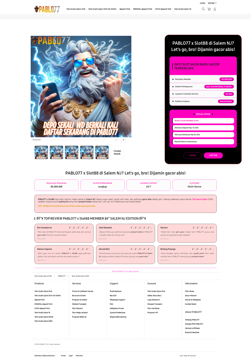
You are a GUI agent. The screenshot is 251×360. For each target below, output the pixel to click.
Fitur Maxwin (77, 308)
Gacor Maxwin (191, 296)
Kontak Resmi (190, 304)
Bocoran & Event (79, 296)
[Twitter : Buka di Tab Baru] (204, 355)
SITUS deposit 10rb (42, 308)
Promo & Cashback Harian (82, 291)
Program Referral (79, 317)
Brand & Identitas (192, 332)
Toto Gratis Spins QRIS (44, 321)
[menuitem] (76, 9)
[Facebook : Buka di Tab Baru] (199, 355)
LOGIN (192, 155)
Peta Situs (79, 356)
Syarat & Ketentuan (117, 313)
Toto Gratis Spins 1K (42, 313)
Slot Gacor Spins (199, 199)
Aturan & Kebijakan (193, 300)
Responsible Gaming (118, 317)
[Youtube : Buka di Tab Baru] (214, 355)
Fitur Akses (189, 291)
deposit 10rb (40, 300)
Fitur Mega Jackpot (80, 313)
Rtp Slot (113, 296)
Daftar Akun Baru (154, 296)
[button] (209, 9)
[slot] (47, 9)
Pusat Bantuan (115, 291)
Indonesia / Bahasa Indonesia (45, 356)
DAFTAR (213, 155)
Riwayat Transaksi (154, 304)
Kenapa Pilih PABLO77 (194, 324)
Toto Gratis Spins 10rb (43, 291)
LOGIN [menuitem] (202, 3)
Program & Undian (79, 300)
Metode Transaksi (79, 304)
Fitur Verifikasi (153, 308)
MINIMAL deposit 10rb (43, 304)
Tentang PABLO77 (192, 320)
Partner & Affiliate (192, 328)
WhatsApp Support (117, 300)
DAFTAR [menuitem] (211, 3)
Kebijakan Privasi (117, 308)
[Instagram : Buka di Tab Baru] (209, 355)
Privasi (63, 356)
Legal (71, 356)
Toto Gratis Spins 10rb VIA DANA (48, 296)
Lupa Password (153, 300)
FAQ (111, 304)
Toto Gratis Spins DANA (44, 317)
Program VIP (152, 313)
